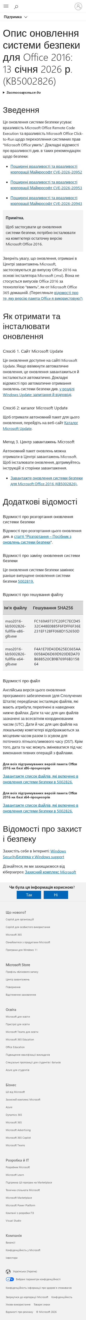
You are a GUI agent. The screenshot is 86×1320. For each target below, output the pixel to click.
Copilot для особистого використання (28, 927)
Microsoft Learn (15, 1175)
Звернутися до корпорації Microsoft (27, 1297)
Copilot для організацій (20, 919)
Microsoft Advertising (18, 1130)
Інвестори (11, 1257)
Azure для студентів (17, 1070)
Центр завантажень (18, 979)
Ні (56, 894)
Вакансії (10, 1242)
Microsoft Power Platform (20, 1205)
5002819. (26, 581)
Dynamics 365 (14, 1114)
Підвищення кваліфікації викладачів (28, 1054)
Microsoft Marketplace (19, 1197)
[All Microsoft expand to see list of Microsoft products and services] (6, 6)
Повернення (13, 987)
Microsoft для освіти (18, 1016)
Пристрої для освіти (18, 1024)
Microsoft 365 (14, 934)
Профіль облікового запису (22, 971)
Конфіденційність (61, 1297)
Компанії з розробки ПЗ (20, 1213)
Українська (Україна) (25, 1271)
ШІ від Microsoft (15, 1092)
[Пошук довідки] (17, 6)
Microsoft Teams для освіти (22, 1032)
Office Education (15, 1047)
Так (29, 894)
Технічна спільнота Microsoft (23, 1190)
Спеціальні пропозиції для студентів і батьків (33, 1062)
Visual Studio (13, 1220)
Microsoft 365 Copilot (18, 1137)
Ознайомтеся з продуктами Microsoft (28, 942)
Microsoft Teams (15, 1145)
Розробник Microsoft (18, 1167)
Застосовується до (23, 92)
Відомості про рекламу (19, 1312)
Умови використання (18, 1304)
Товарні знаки (42, 1304)
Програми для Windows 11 (22, 950)
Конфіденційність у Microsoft (23, 1250)
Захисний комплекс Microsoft (50, 871)
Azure (9, 1107)
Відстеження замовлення (21, 994)
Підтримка (13, 16)
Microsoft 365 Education (20, 1039)
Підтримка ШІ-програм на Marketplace (29, 1182)
